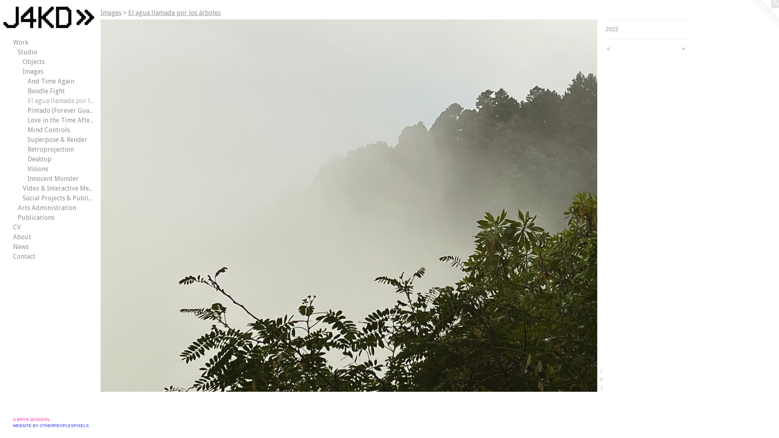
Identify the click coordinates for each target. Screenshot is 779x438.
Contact (24, 256)
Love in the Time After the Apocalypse (61, 120)
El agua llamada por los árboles (61, 101)
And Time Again (51, 81)
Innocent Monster (53, 178)
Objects (34, 62)
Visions (38, 169)
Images (33, 71)
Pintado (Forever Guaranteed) (61, 110)
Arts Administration (47, 208)
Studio (27, 52)
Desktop (40, 159)
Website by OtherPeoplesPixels (51, 425)
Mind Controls (49, 130)
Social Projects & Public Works (58, 198)
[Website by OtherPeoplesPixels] (763, 16)
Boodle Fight (46, 91)
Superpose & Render (57, 140)
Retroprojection (51, 149)
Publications (36, 217)
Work (20, 42)
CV (17, 227)
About (22, 237)
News (21, 247)
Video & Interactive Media (58, 188)
